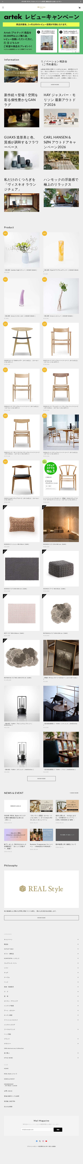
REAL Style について (10, 1074)
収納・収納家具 (14, 987)
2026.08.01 (8, 823)
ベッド (6, 982)
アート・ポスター (14, 1010)
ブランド (7, 1039)
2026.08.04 (34, 849)
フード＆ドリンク (9, 1029)
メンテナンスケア (9, 1024)
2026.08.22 (8, 851)
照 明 (6, 996)
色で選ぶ (7, 1053)
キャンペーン (8, 939)
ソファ (9, 968)
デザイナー (7, 1043)
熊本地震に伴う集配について (66, 844)
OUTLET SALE (9, 949)
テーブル (7, 977)
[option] (41, 32)
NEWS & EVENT (9, 1079)
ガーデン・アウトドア (11, 1001)
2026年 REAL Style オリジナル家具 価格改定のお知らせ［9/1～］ (15, 818)
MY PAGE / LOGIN (11, 1085)
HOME (6, 1068)
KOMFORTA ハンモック (11, 958)
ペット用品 (7, 1034)
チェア (7, 972)
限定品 (6, 944)
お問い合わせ (8, 1091)
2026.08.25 (34, 823)
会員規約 (54, 1146)
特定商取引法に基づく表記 (44, 1146)
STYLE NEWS (8, 1058)
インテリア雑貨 (13, 1005)
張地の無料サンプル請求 (11, 1096)
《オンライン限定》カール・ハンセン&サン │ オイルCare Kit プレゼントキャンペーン (41, 818)
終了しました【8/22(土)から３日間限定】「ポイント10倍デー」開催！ (15, 846)
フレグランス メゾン (10, 963)
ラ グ (6, 991)
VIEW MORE (55, 82)
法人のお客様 (8, 1106)
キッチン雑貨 (13, 1015)
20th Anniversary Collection (14, 1048)
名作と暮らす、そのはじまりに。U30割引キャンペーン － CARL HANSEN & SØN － (66, 818)
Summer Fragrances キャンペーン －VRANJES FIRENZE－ (41, 845)
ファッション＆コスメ (11, 1020)
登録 (58, 1129)
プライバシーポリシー (32, 1146)
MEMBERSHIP (8, 1084)
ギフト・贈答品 (9, 953)
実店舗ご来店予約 (9, 1101)
